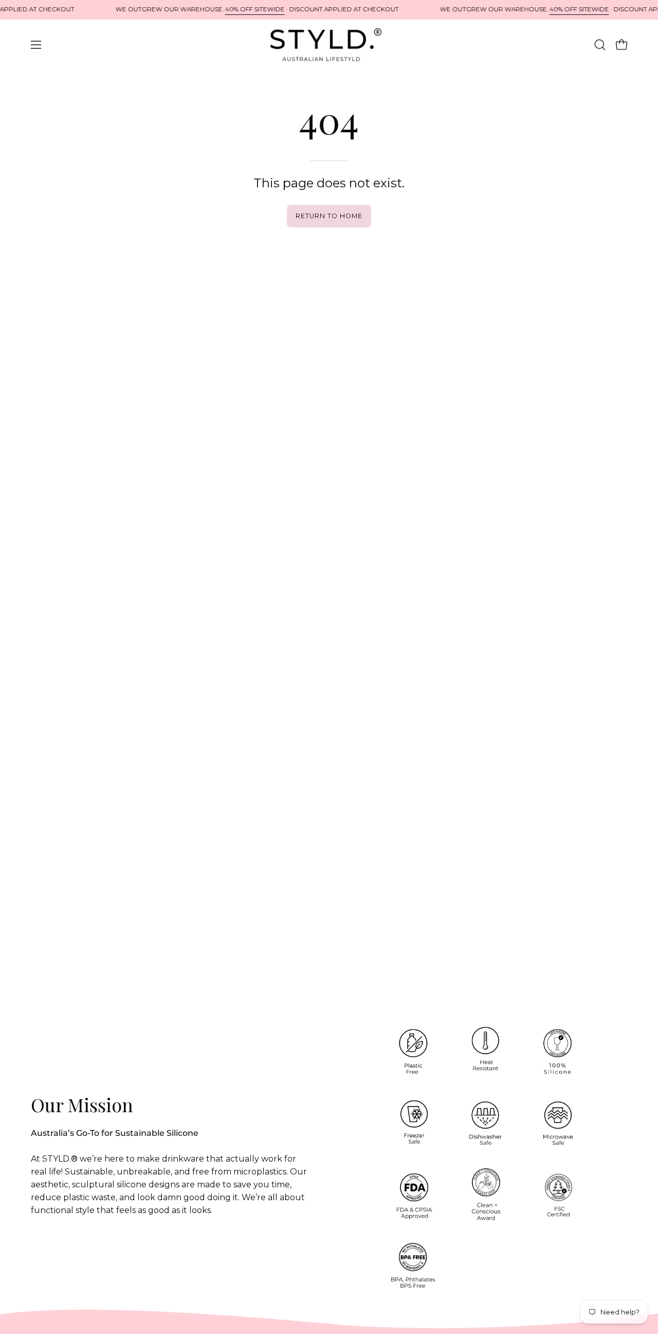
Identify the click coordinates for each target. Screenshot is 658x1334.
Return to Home (329, 216)
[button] (600, 45)
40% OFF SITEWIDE (255, 9)
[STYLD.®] (329, 44)
